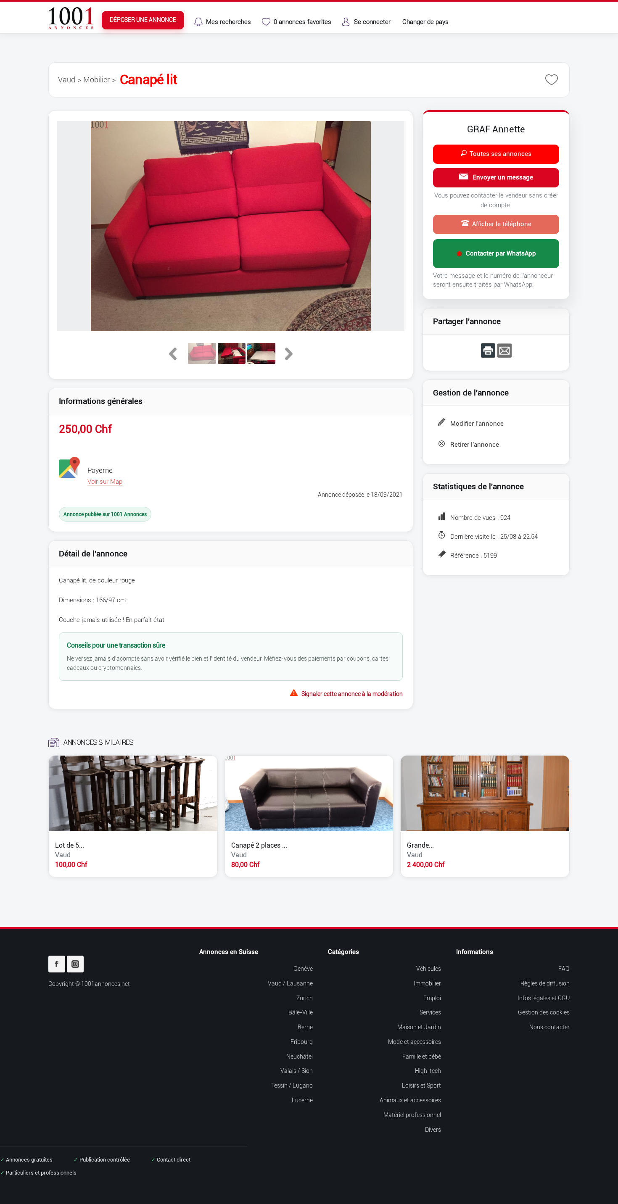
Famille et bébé (421, 1056)
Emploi (432, 998)
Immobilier (427, 983)
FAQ (564, 968)
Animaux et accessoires (410, 1100)
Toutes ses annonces (500, 154)
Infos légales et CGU (544, 998)
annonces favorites (302, 22)
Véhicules (428, 968)
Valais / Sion (296, 1071)
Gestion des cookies (544, 1012)
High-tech (428, 1071)
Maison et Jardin (419, 1027)
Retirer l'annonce (474, 444)
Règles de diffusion (545, 983)
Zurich (304, 998)
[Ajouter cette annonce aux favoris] (551, 79)
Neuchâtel (299, 1056)
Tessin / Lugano (292, 1085)
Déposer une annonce (143, 20)
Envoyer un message (502, 177)
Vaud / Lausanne (290, 983)
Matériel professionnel (412, 1115)
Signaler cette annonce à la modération (352, 693)
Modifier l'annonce (477, 423)
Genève (303, 968)
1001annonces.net (105, 984)
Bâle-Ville (300, 1012)
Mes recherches (228, 22)
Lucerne (302, 1100)
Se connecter (372, 22)
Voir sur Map (104, 481)
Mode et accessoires (414, 1042)
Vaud (66, 79)
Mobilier (96, 79)
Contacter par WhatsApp (496, 253)
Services (430, 1012)
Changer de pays (425, 22)
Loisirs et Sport (421, 1085)
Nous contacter (549, 1027)
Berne (305, 1027)
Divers (433, 1129)
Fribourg (302, 1042)
